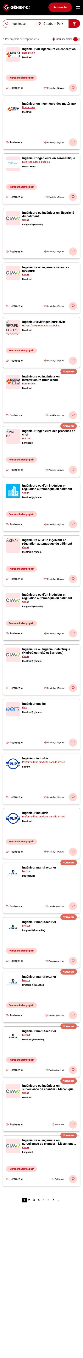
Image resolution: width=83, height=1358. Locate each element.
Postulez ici (16, 87)
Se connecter (60, 7)
